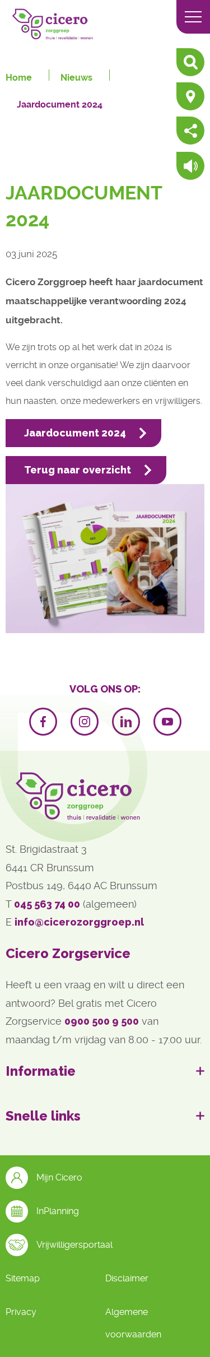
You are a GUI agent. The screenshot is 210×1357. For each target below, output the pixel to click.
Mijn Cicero (59, 1177)
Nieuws (76, 77)
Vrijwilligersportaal (74, 1244)
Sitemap (23, 1278)
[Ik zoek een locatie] (190, 97)
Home (19, 77)
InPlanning (57, 1211)
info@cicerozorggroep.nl (79, 922)
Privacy (21, 1312)
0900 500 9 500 (101, 1021)
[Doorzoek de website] (190, 63)
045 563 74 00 (47, 904)
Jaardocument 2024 (59, 104)
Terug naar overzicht (77, 470)
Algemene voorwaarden (133, 1323)
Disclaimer (126, 1278)
